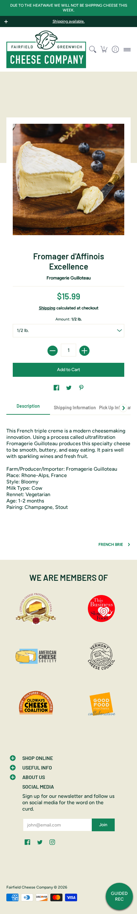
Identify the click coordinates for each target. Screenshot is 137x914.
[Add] (84, 351)
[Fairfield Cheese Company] (46, 49)
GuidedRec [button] (119, 896)
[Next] (123, 408)
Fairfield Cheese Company (29, 887)
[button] (104, 49)
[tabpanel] (68, 466)
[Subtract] (52, 351)
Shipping (47, 308)
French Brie (110, 544)
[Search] (92, 49)
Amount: (68, 319)
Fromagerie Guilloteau (69, 278)
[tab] (28, 408)
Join (103, 824)
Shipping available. (69, 21)
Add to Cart (68, 369)
